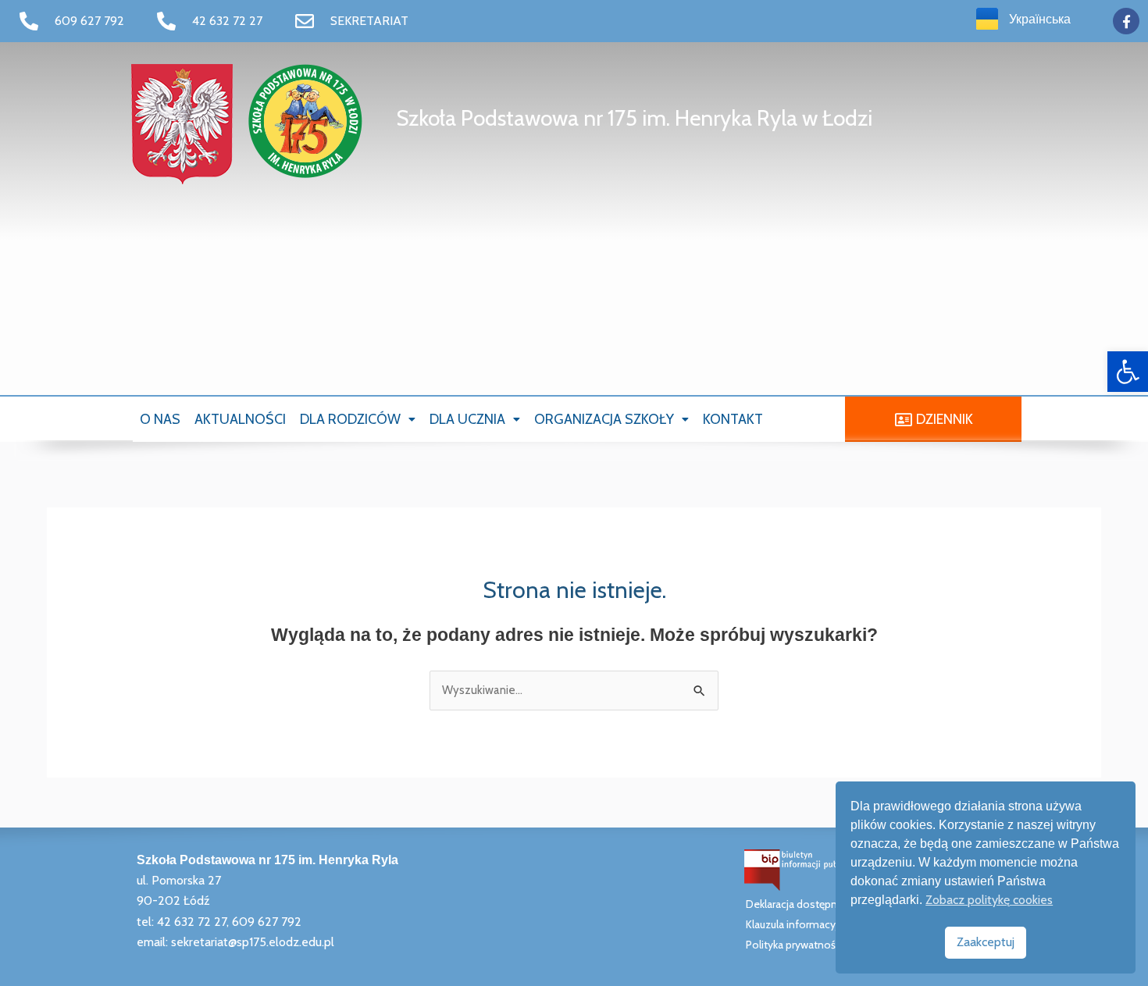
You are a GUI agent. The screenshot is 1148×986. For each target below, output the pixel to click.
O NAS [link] (160, 419)
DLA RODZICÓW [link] (350, 419)
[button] (357, 419)
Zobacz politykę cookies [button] (989, 899)
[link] (1127, 371)
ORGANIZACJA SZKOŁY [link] (604, 419)
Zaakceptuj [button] (985, 941)
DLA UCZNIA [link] (467, 419)
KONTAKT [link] (733, 419)
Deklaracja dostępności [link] (801, 904)
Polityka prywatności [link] (794, 945)
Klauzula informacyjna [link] (798, 924)
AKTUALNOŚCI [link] (240, 419)
